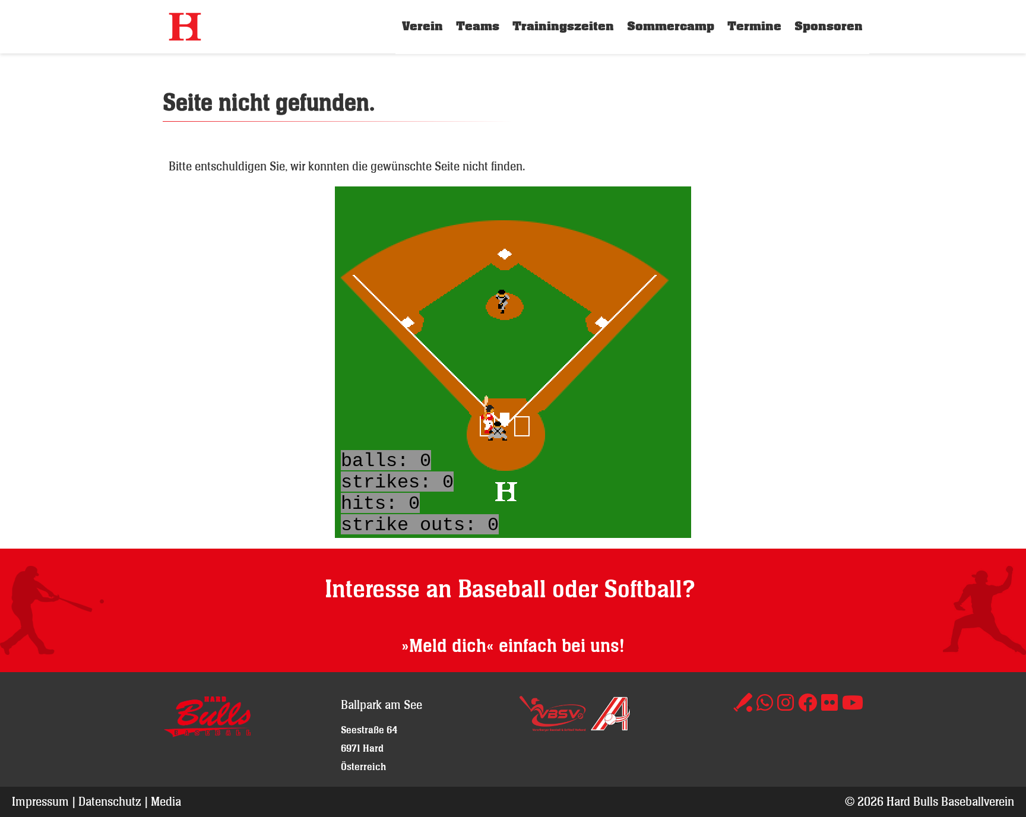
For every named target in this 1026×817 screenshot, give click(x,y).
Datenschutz (109, 801)
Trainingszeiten (563, 26)
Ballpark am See (381, 704)
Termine (754, 26)
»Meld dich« (447, 646)
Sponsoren (828, 26)
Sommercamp (670, 26)
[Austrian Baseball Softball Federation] (610, 727)
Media (166, 801)
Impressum (40, 801)
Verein (422, 26)
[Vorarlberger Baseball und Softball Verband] (552, 727)
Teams (477, 26)
